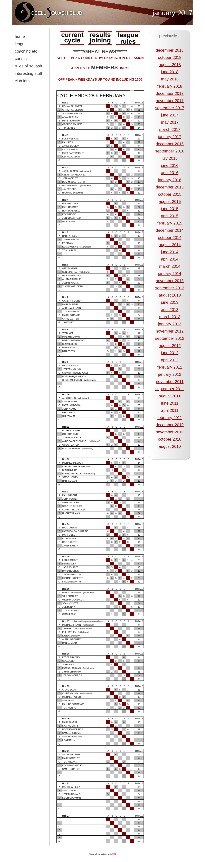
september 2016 (169, 151)
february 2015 (169, 223)
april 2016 (169, 172)
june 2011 (169, 403)
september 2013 (169, 288)
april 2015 (169, 216)
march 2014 (169, 266)
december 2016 (170, 144)
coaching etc (26, 51)
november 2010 (170, 432)
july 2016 (170, 158)
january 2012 (169, 374)
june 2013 (169, 302)
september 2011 (169, 389)
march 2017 (169, 129)
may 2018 (170, 79)
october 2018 (169, 57)
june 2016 (169, 165)
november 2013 (170, 281)
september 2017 (169, 108)
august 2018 (170, 64)
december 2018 (170, 50)
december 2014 (170, 230)
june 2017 (169, 115)
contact (21, 58)
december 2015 (170, 187)
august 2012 (170, 345)
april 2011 (169, 410)
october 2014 (169, 237)
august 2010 (170, 446)
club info (22, 81)
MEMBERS (104, 67)
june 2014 (169, 252)
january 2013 (169, 324)
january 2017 (173, 13)
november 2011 (170, 381)
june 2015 (169, 208)
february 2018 (169, 86)
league (21, 44)
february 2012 (169, 367)
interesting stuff (28, 73)
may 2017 (170, 122)
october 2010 (169, 439)
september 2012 (169, 338)
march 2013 (169, 317)
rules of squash (28, 66)
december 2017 (170, 93)
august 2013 (170, 295)
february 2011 (169, 417)
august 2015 (170, 201)
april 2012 (169, 360)
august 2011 (170, 396)
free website (102, 854)
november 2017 (170, 100)
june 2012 (169, 353)
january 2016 (169, 180)
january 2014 (169, 273)
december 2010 (170, 425)
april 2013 (169, 309)
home (20, 36)
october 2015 (169, 194)
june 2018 (169, 72)
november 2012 (170, 331)
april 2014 (169, 259)
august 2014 (170, 245)
